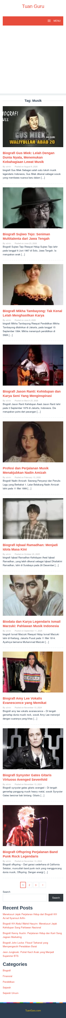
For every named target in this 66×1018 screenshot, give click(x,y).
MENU (56, 20)
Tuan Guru (33, 6)
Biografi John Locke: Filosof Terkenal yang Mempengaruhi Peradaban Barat (25, 944)
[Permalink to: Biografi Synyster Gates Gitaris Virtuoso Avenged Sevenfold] (33, 750)
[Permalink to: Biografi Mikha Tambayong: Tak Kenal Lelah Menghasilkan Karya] (33, 286)
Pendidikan (8, 981)
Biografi (7, 970)
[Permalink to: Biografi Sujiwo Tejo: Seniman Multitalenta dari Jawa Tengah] (33, 209)
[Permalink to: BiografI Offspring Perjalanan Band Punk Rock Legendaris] (33, 827)
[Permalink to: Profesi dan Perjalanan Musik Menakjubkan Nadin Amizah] (33, 443)
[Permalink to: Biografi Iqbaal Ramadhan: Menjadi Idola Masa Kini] (33, 520)
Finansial (7, 976)
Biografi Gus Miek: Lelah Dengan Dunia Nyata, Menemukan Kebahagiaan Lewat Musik (28, 157)
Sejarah (7, 987)
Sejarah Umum (11, 993)
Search (6, 891)
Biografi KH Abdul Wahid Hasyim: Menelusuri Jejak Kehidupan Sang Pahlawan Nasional (30, 925)
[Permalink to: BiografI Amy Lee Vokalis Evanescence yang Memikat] (33, 673)
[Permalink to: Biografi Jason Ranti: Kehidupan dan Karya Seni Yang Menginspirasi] (33, 366)
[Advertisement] (33, 60)
